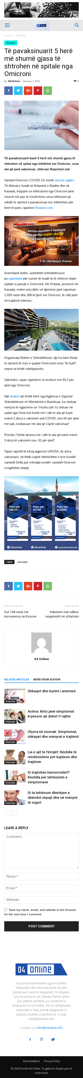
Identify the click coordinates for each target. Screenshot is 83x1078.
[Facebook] (30, 1039)
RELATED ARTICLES (16, 679)
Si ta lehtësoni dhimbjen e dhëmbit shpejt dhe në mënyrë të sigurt (52, 798)
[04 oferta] (41, 553)
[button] (77, 25)
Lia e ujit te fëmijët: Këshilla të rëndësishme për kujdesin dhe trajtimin (52, 757)
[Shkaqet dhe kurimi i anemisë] (15, 696)
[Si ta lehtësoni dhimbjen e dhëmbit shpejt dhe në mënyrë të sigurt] (15, 797)
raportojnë (15, 278)
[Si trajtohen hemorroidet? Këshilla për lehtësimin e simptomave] (15, 777)
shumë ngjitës (64, 180)
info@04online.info (50, 1028)
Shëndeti (21, 35)
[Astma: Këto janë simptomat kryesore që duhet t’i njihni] (15, 716)
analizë (15, 396)
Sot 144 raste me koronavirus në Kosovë (20, 614)
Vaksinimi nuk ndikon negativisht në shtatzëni (62, 614)
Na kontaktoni (31, 1061)
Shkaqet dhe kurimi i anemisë (52, 691)
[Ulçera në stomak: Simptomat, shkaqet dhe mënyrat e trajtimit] (15, 736)
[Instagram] (41, 1039)
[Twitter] (53, 1039)
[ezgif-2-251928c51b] (41, 330)
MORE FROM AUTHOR (46, 679)
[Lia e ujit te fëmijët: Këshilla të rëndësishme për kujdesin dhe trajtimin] (15, 757)
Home (8, 35)
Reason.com (44, 207)
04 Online (14, 81)
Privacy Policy (52, 1061)
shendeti (22, 561)
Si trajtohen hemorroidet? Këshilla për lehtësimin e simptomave (49, 777)
